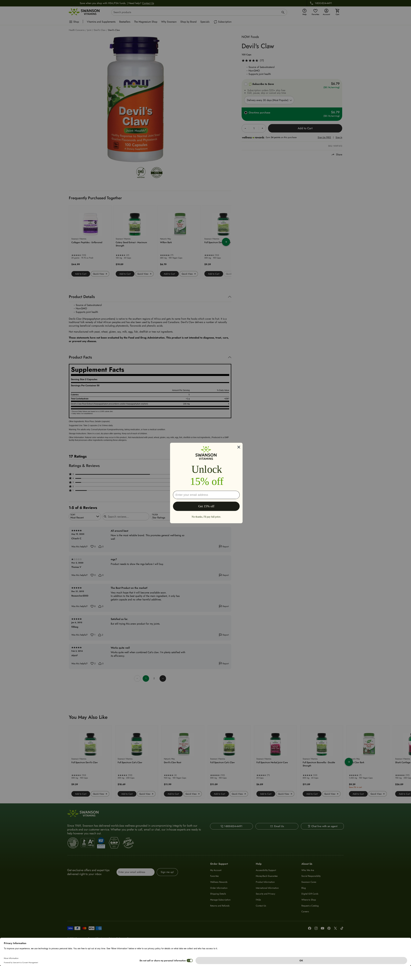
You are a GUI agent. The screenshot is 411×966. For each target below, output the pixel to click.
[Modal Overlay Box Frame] (206, 483)
